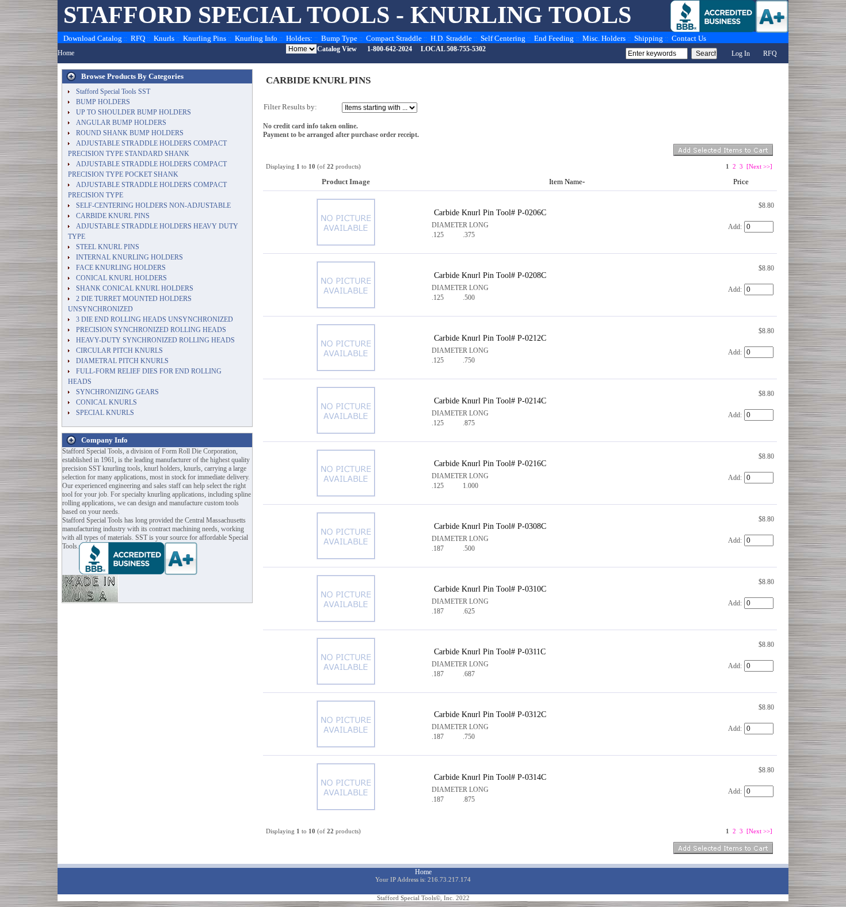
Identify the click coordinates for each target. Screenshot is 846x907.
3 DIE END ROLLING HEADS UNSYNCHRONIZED (154, 319)
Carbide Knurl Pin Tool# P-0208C (490, 275)
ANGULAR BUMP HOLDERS (121, 123)
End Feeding (554, 38)
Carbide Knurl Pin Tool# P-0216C (490, 463)
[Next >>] (759, 166)
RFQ (138, 38)
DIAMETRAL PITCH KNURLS (122, 361)
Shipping (648, 38)
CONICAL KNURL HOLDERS (121, 278)
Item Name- (567, 181)
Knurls (164, 38)
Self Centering (503, 38)
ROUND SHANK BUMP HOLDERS (130, 133)
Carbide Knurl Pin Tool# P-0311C (490, 651)
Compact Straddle (394, 38)
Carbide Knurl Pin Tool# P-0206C (490, 212)
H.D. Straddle (451, 38)
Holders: (299, 38)
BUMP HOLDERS (103, 102)
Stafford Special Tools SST (113, 91)
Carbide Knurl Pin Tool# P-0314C (490, 777)
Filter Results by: (290, 106)
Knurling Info (256, 38)
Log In (740, 53)
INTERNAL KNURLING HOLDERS (129, 257)
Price (741, 181)
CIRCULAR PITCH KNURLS (119, 350)
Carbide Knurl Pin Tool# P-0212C (490, 337)
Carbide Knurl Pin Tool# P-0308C (490, 526)
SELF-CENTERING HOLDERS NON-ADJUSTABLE (153, 205)
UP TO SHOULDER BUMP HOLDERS (133, 112)
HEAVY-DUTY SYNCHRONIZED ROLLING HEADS (155, 340)
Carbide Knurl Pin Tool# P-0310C (490, 588)
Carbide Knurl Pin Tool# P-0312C (490, 714)
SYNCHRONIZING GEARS (117, 392)
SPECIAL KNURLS (105, 413)
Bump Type (339, 38)
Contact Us (689, 38)
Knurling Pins (204, 38)
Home (66, 53)
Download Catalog (92, 38)
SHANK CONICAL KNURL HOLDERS (134, 288)
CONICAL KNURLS (106, 402)
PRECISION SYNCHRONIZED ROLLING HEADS (151, 330)
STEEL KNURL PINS (107, 247)
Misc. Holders (604, 38)
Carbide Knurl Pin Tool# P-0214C (490, 400)
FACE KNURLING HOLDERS (121, 268)
